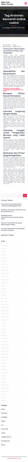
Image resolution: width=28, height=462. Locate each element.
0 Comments (18, 46)
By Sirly (14, 45)
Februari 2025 (4, 301)
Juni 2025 (3, 289)
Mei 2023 (3, 366)
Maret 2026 (4, 261)
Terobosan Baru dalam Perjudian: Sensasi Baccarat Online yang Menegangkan (14, 51)
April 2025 (3, 295)
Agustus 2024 (4, 320)
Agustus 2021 (4, 391)
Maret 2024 (4, 335)
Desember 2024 (5, 307)
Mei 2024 (3, 329)
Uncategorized (8, 46)
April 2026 (3, 258)
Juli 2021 (3, 394)
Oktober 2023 (4, 351)
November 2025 (5, 273)
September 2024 (5, 317)
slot (2, 425)
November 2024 (5, 310)
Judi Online (4, 413)
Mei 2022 (3, 379)
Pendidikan (4, 417)
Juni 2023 (3, 363)
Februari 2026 (4, 264)
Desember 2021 (4, 385)
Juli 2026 (3, 248)
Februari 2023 (4, 372)
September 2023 (5, 354)
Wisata (3, 445)
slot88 (3, 433)
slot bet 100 (4, 429)
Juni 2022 (3, 375)
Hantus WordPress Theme (15, 458)
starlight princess (6, 437)
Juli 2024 (3, 323)
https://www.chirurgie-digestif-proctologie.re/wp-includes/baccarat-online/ (13, 90)
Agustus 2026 (4, 245)
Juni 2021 (3, 397)
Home (13, 26)
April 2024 (3, 332)
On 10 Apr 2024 (6, 45)
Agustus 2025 (4, 282)
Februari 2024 (4, 338)
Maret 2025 (4, 298)
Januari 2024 (4, 341)
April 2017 (3, 400)
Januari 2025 (4, 304)
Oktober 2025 (4, 276)
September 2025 (5, 279)
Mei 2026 (3, 255)
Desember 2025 (5, 270)
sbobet (3, 421)
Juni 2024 (3, 326)
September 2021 (5, 388)
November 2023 (5, 348)
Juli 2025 (3, 286)
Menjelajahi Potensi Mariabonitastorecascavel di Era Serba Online (12, 217)
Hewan (3, 409)
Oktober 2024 (4, 313)
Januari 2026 (4, 267)
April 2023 (3, 369)
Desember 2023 (5, 344)
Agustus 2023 (4, 357)
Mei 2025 (3, 292)
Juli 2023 (3, 360)
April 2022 (3, 382)
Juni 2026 (3, 251)
